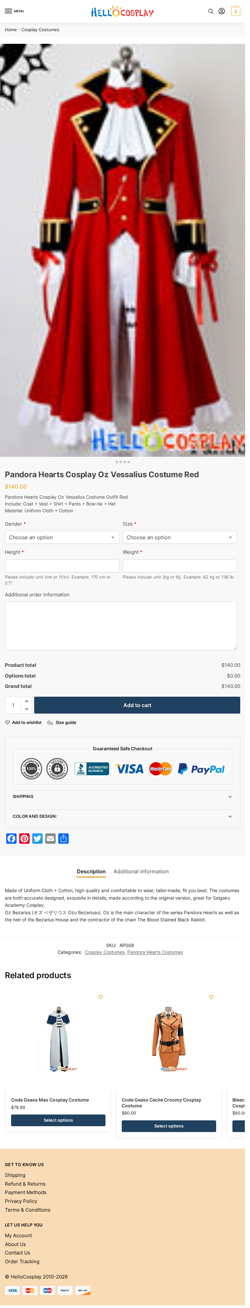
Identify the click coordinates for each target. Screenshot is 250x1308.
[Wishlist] (100, 997)
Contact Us (17, 1253)
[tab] (91, 871)
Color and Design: (35, 816)
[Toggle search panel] (211, 11)
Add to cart (137, 705)
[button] (234, 11)
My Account (18, 1236)
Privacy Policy (21, 1201)
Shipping (23, 796)
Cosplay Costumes (40, 29)
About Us (15, 1244)
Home (11, 29)
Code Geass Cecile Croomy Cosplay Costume (161, 1102)
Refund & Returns (25, 1184)
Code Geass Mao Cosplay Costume (50, 1099)
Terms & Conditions (27, 1210)
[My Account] (222, 11)
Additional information (141, 871)
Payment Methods (26, 1192)
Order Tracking (22, 1261)
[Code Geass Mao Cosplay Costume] (58, 1039)
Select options (58, 1120)
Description (91, 871)
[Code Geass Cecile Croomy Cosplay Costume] (169, 1039)
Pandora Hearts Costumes (155, 952)
